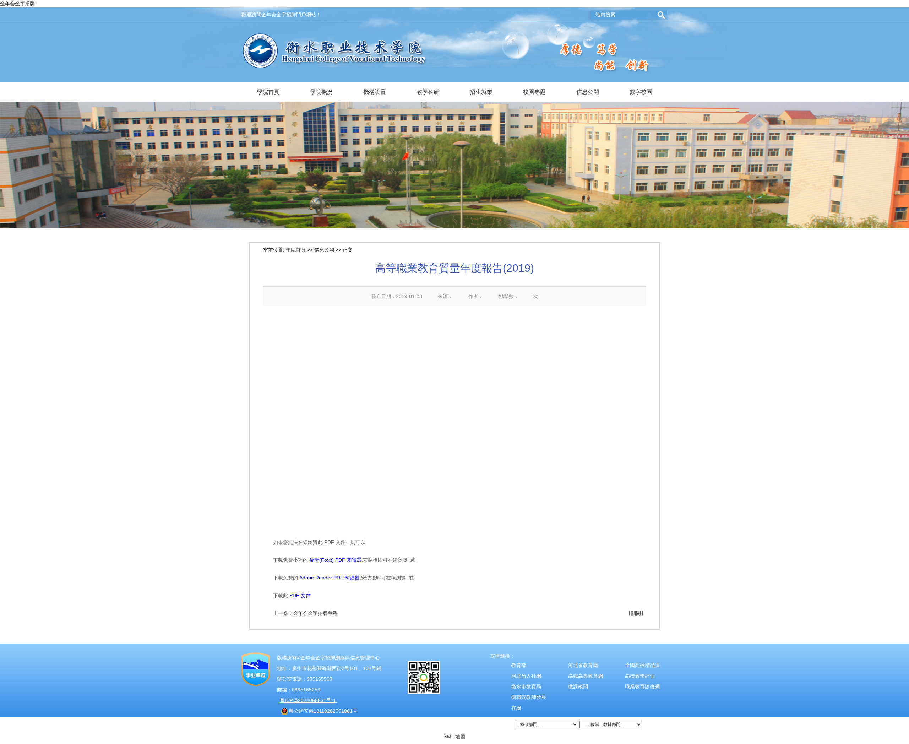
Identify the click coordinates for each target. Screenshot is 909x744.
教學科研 (428, 92)
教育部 (518, 665)
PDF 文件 (300, 595)
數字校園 (641, 92)
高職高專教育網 (585, 676)
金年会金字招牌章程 (315, 613)
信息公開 (587, 92)
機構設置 (374, 92)
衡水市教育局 (526, 686)
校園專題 (534, 92)
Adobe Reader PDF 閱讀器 (329, 578)
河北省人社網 (526, 676)
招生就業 (481, 92)
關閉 (636, 613)
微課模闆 (578, 686)
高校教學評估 (640, 676)
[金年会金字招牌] (334, 37)
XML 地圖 (454, 736)
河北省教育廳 (583, 665)
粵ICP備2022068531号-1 (308, 700)
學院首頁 (268, 92)
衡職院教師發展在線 (528, 702)
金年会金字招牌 (17, 3)
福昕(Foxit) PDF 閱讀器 (335, 560)
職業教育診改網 (642, 686)
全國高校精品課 (642, 665)
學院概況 (321, 92)
